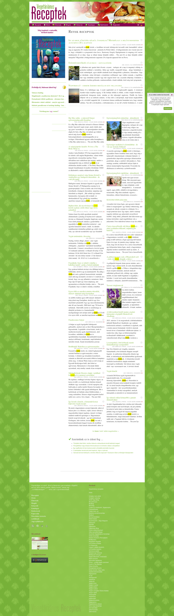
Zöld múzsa (92, 611)
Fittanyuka (92, 526)
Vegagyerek (93, 577)
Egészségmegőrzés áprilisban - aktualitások (123, 173)
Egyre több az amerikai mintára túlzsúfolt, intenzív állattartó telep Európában (84, 292)
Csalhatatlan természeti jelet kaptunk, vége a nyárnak (90, 450)
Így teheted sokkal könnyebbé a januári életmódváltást (121, 398)
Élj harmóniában (94, 517)
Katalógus (91, 25)
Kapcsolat (116, 25)
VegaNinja (92, 596)
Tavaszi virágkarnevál (115, 285)
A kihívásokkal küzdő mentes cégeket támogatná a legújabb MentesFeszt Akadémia (121, 314)
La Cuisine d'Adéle (95, 543)
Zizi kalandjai (93, 608)
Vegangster (92, 594)
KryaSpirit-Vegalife (95, 541)
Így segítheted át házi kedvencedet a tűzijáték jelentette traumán (93, 448)
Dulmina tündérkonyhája (97, 513)
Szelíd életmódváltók (95, 572)
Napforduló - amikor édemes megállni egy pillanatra (95, 85)
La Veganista (93, 545)
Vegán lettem (93, 587)
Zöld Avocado (93, 610)
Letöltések (35, 519)
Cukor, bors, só (93, 511)
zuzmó (55, 111)
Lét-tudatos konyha (95, 549)
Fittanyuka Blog (94, 528)
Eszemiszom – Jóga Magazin (98, 521)
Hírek (48, 25)
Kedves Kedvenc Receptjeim (98, 538)
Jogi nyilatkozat (37, 521)
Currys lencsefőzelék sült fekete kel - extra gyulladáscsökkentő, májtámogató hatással (122, 228)
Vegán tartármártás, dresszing (79, 236)
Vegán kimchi (112, 371)
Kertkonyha (92, 540)
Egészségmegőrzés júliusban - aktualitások (90, 62)
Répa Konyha (93, 566)
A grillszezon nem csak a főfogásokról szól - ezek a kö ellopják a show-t (123, 258)
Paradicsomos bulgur (76, 320)
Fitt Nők (91, 524)
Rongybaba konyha (95, 568)
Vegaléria (92, 579)
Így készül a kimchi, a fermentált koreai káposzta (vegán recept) (83, 402)
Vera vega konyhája (95, 606)
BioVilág (91, 505)
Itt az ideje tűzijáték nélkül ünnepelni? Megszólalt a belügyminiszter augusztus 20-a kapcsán (104, 41)
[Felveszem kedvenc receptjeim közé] (141, 40)
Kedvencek (104, 25)
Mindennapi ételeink (95, 553)
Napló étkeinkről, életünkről (98, 557)
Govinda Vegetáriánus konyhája (99, 534)
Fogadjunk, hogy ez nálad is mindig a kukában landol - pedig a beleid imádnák (84, 264)
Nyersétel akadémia (95, 560)
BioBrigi (91, 504)
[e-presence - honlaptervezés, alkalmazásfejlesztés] (39, 562)
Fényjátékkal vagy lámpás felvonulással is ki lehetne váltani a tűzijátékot (96, 446)
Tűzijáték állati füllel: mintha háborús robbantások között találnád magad (96, 443)
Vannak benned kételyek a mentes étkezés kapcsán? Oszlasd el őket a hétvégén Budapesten (103, 453)
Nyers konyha (93, 558)
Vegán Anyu (93, 583)
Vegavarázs (92, 602)
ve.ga (90, 575)
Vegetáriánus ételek (95, 604)
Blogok (68, 25)
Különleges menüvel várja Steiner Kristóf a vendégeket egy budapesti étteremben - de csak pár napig (85, 177)
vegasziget (92, 598)
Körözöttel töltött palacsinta (117, 199)
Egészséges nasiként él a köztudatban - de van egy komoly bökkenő (122, 145)
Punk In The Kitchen (95, 564)
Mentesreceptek (94, 551)
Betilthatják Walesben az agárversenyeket (84, 346)
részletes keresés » (132, 20)
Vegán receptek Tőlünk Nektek (99, 591)
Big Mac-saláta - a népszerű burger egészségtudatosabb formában (82, 119)
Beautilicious (93, 502)
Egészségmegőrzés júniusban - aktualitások (123, 118)
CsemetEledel (93, 509)
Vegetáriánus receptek (96, 489)
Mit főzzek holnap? (95, 555)
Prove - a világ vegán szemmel (99, 562)
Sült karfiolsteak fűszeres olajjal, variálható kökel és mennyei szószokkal (84, 374)
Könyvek (79, 25)
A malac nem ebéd (95, 496)
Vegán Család (93, 585)
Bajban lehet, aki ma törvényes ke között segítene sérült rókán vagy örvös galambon (83, 207)
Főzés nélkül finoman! (96, 530)
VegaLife (92, 581)
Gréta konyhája (94, 536)
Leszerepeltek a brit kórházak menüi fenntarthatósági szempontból (120, 343)
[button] (172, 95)
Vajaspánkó (92, 574)
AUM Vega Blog (94, 500)
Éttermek (58, 25)
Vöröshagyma (44, 111)
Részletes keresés (38, 516)
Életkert (91, 515)
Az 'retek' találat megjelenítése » (105, 431)
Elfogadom (167, 108)
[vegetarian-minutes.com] (39, 549)
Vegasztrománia (94, 600)
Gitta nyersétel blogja (96, 532)
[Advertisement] (41, 155)
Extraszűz (92, 522)
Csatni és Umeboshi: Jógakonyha (100, 507)
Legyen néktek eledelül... (97, 547)
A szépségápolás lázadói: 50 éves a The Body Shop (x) (83, 147)
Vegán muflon (93, 589)
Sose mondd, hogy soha (97, 570)
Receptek (37, 25)
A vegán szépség (94, 498)
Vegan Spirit (93, 593)
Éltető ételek (93, 519)
